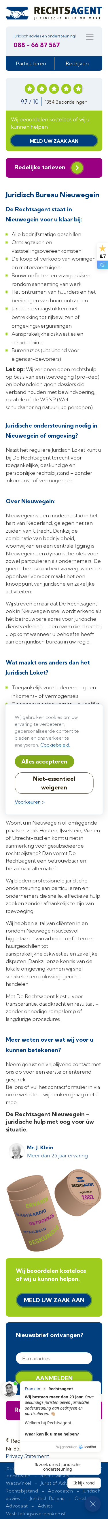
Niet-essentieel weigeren (54, 783)
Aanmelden (54, 1378)
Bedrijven (77, 63)
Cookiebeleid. (55, 745)
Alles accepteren (44, 761)
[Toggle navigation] (90, 37)
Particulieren (31, 63)
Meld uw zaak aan (54, 141)
